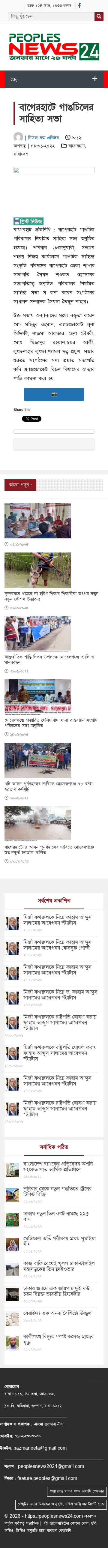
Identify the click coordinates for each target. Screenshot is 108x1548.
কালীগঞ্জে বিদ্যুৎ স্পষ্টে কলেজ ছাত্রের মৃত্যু (58, 1339)
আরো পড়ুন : (20, 485)
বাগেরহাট (76, 146)
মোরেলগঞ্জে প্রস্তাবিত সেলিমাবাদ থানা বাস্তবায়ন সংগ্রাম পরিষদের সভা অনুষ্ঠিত (51, 723)
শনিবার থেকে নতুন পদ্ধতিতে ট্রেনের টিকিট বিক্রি (57, 1191)
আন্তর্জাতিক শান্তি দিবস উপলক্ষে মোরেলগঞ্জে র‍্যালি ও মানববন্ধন (49, 659)
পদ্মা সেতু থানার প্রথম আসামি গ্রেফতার (77, 1491)
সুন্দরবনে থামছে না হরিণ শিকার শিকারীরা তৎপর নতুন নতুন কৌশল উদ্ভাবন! (51, 596)
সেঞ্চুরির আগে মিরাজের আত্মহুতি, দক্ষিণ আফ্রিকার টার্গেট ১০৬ (61, 1504)
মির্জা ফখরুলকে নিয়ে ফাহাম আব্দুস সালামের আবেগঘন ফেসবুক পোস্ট (57, 945)
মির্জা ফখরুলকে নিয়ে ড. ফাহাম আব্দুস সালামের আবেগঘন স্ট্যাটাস (60, 995)
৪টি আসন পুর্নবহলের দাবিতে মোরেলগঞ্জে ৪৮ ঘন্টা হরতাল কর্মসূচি (48, 786)
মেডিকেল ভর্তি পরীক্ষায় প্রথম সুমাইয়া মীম (59, 1241)
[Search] (99, 16)
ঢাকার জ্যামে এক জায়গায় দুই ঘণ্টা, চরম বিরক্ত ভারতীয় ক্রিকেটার (57, 1291)
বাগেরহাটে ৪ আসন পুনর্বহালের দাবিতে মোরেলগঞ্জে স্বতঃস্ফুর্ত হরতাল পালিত (49, 850)
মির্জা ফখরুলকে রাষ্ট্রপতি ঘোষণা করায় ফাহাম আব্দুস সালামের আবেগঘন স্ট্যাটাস (60, 1023)
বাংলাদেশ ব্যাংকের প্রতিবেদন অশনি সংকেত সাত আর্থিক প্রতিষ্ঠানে (58, 1166)
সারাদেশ (21, 154)
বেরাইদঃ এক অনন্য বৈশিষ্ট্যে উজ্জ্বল (57, 1313)
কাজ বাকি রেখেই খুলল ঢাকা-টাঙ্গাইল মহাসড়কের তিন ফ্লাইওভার (59, 1266)
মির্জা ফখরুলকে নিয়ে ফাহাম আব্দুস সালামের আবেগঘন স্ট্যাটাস (57, 920)
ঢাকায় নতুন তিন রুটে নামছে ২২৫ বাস (56, 1216)
